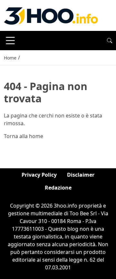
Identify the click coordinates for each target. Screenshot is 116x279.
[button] (109, 40)
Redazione (58, 187)
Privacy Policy (39, 174)
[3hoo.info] (51, 14)
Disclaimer (80, 174)
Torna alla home (23, 136)
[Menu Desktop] (10, 40)
